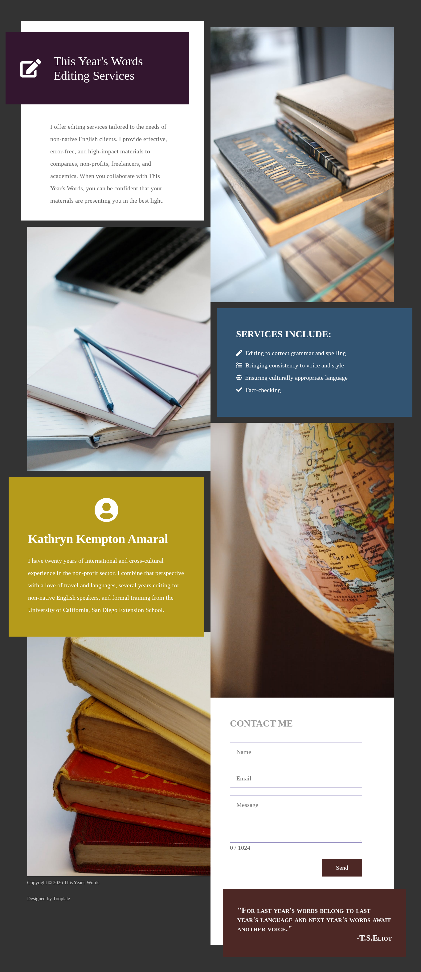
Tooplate (61, 898)
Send (342, 867)
